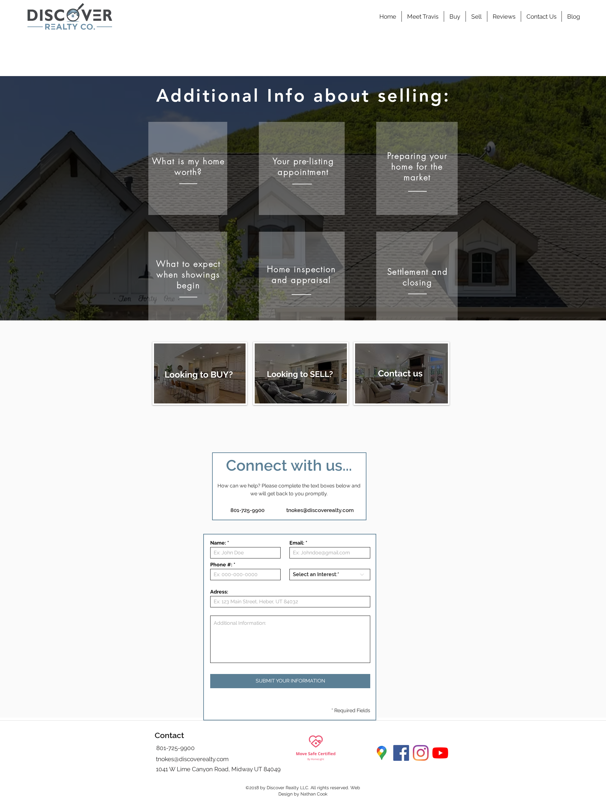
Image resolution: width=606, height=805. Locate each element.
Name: (218, 543)
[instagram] (421, 753)
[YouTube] (440, 753)
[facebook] (401, 753)
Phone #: (221, 564)
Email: (296, 543)
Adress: (219, 591)
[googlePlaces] (381, 753)
